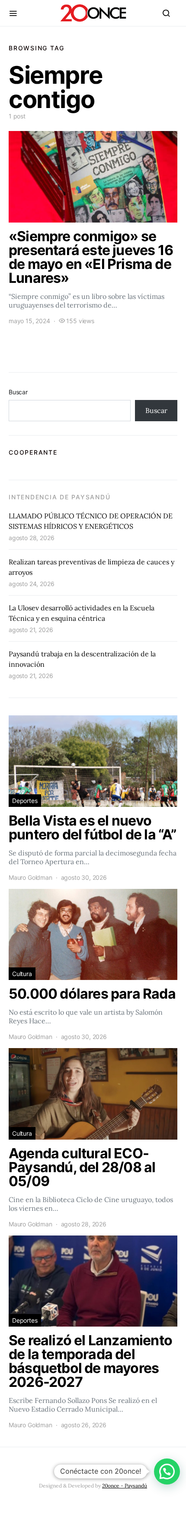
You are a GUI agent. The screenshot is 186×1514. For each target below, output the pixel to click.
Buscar (18, 392)
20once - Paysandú (124, 1485)
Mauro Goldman (30, 877)
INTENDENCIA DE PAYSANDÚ (59, 497)
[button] (167, 1471)
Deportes (25, 800)
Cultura (22, 973)
